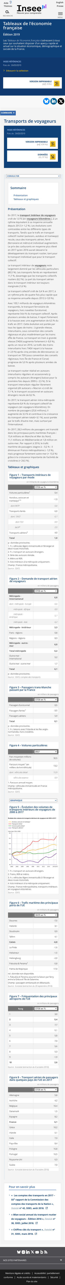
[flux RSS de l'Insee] (46, 1253)
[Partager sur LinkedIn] (54, 101)
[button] (38, 215)
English (59, 2)
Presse (60, 6)
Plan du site (31, 1281)
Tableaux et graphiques (26, 199)
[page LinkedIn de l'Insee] (28, 1253)
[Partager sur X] (61, 101)
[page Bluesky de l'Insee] (19, 1253)
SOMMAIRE (6, 113)
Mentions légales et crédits (17, 1273)
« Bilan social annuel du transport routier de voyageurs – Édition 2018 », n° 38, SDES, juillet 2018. (33, 1219)
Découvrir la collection (17, 70)
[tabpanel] (33, 521)
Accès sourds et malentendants (31, 1277)
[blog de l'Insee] (42, 1253)
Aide (6, 3)
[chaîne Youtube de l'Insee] (37, 1253)
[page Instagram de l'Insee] (23, 1253)
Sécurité (54, 1277)
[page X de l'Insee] (33, 1253)
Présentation (21, 195)
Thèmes (8, 6)
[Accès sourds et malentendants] (10, 2)
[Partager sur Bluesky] (46, 101)
